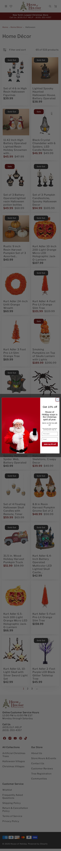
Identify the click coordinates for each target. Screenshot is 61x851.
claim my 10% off (50, 444)
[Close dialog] (57, 399)
